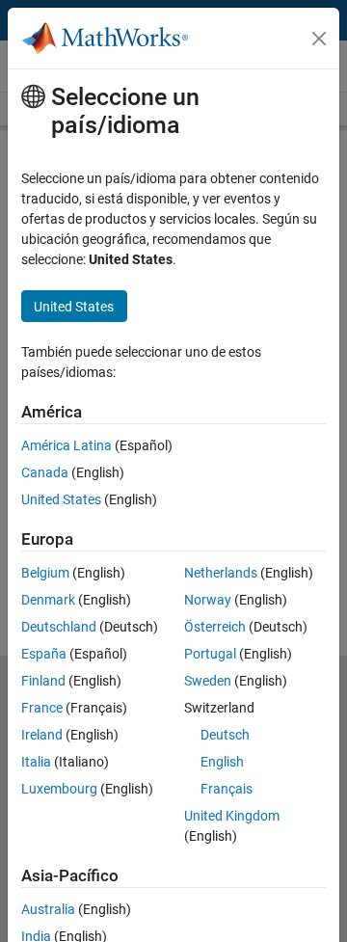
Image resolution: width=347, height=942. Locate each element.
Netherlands (220, 572)
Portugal (210, 653)
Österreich (215, 626)
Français (226, 788)
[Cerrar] (319, 38)
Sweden (207, 680)
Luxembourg (59, 788)
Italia (36, 761)
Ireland (42, 734)
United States (61, 499)
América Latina (66, 445)
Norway (207, 599)
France (42, 707)
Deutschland (58, 626)
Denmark (48, 599)
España (44, 653)
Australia (48, 909)
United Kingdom (232, 815)
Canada (44, 472)
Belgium (45, 572)
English (222, 761)
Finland (43, 680)
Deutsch (225, 734)
